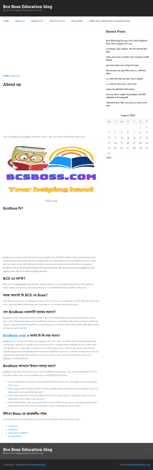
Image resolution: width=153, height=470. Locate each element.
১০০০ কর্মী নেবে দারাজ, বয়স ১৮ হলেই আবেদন (121, 84)
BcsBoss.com (14, 335)
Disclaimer (77, 21)
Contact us (37, 21)
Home (6, 21)
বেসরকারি (38, 402)
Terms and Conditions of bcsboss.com (109, 21)
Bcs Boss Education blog (27, 6)
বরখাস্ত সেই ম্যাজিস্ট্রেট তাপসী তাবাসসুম (120, 89)
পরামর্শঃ (10, 382)
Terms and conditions (18, 433)
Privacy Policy (57, 21)
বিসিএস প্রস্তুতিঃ (14, 389)
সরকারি (28, 402)
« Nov (108, 157)
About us (20, 21)
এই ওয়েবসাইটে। (22, 328)
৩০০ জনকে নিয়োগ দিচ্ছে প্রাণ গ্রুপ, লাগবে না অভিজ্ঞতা (124, 79)
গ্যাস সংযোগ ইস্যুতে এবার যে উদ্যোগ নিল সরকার (122, 65)
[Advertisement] (51, 52)
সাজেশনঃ (11, 395)
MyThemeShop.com (140, 465)
